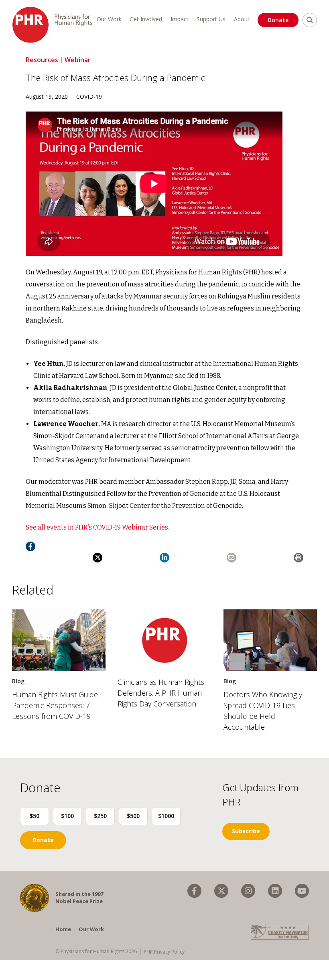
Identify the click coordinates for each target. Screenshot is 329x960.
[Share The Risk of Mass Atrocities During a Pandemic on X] (97, 557)
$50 (34, 816)
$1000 (166, 816)
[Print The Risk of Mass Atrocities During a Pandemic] (298, 557)
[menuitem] (194, 891)
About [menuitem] (242, 19)
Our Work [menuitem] (109, 19)
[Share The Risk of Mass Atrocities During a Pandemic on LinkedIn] (164, 557)
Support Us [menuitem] (211, 19)
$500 (133, 816)
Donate (278, 20)
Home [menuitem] (63, 929)
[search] (310, 20)
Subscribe (246, 831)
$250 (100, 816)
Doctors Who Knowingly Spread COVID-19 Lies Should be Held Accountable (262, 711)
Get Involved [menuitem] (146, 19)
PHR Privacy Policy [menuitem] (164, 951)
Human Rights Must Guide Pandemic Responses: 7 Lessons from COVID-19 (55, 705)
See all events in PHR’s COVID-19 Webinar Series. (97, 527)
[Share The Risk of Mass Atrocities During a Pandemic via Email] (231, 557)
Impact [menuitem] (180, 19)
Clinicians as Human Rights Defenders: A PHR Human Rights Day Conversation (161, 692)
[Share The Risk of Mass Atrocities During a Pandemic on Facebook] (30, 546)
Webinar (78, 59)
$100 (67, 816)
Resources (42, 59)
